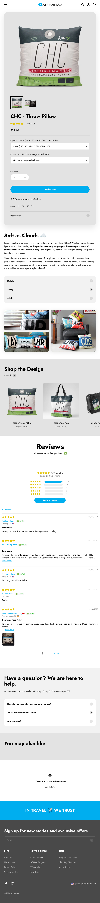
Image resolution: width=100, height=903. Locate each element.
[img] (8, 517)
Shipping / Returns (67, 862)
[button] (17, 123)
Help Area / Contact (68, 857)
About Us (8, 857)
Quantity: (14, 171)
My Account (9, 862)
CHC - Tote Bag (61, 423)
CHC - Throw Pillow (22, 423)
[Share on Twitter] (23, 206)
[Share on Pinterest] (28, 206)
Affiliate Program (37, 862)
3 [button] (50, 653)
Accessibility (64, 867)
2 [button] (46, 653)
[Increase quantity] (25, 177)
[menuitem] (16, 102)
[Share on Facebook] (19, 206)
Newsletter (35, 872)
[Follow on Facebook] (6, 884)
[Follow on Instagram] (12, 884)
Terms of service (11, 872)
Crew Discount (36, 857)
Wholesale (35, 867)
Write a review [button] (50, 500)
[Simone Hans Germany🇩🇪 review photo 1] (8, 639)
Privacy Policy (10, 867)
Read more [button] (7, 560)
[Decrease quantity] (14, 177)
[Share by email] (32, 206)
